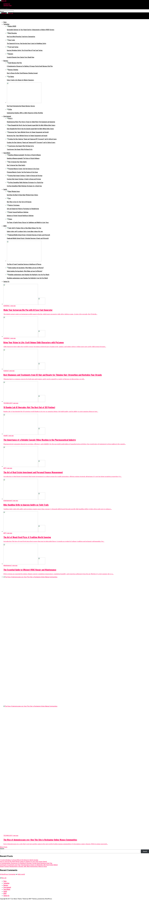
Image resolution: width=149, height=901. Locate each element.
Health (5, 189)
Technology (6, 24)
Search (2, 848)
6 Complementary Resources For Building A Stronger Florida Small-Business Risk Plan (26, 863)
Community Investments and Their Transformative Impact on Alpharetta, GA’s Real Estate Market (29, 865)
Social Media (6, 153)
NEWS (4, 226)
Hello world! (21, 874)
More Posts (3, 847)
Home (4, 22)
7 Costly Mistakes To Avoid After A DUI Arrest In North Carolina (19, 860)
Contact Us (6, 4)
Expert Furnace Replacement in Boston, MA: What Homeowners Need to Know (23, 866)
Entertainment (7, 116)
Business (5, 61)
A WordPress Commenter (7, 874)
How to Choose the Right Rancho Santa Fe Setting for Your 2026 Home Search (23, 861)
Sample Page (7, 5)
